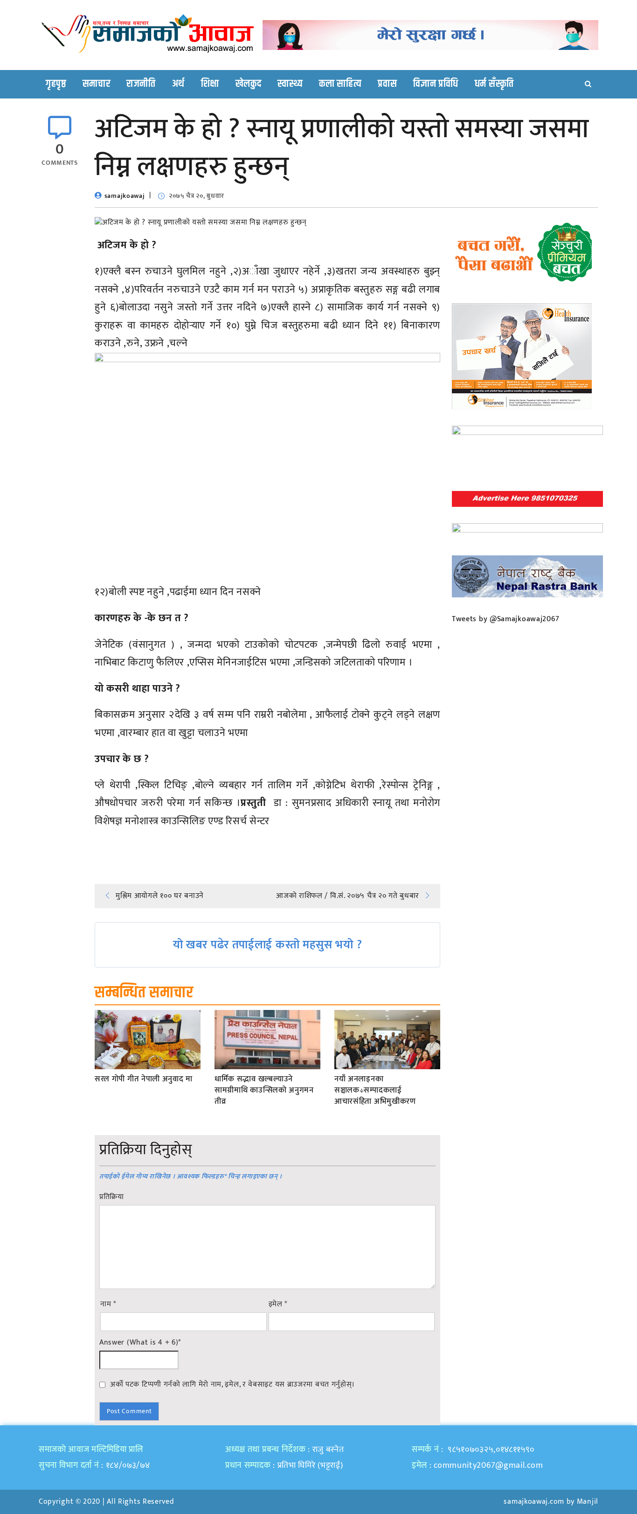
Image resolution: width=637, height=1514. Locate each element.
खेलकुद (248, 84)
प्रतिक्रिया (111, 1197)
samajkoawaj (124, 195)
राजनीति (141, 84)
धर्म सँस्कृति (494, 84)
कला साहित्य (340, 84)
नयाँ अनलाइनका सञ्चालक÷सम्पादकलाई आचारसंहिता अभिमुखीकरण (375, 1090)
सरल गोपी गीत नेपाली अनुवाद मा (144, 1079)
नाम (108, 1304)
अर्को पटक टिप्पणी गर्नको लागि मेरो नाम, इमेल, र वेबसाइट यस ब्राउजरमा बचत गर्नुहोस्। (232, 1384)
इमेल (278, 1304)
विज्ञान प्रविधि (435, 84)
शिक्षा (210, 84)
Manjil (587, 1501)
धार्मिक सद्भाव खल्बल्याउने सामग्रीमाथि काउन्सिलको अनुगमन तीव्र (264, 1090)
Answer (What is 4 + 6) (140, 1342)
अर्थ (178, 84)
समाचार (97, 84)
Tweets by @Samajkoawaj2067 (506, 619)
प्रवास (387, 84)
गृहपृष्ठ (56, 84)
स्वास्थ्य (290, 84)
